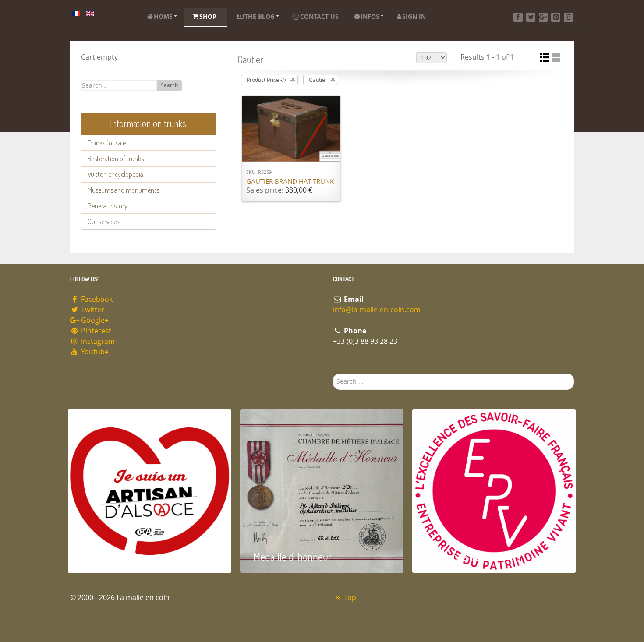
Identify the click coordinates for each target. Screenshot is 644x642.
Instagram (97, 341)
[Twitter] (530, 17)
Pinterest (95, 331)
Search (169, 85)
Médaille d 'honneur (292, 556)
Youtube (94, 352)
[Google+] (543, 17)
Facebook (96, 299)
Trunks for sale (107, 142)
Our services (103, 221)
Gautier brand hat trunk (290, 182)
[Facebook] (518, 17)
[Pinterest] (555, 17)
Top (349, 597)
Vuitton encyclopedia (115, 174)
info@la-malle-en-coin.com (377, 310)
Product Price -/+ (267, 80)
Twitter (91, 310)
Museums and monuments (123, 190)
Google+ (94, 320)
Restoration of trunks (116, 158)
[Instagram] (568, 17)
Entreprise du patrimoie (473, 556)
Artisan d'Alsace (112, 556)
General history (107, 205)
